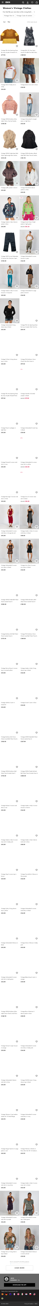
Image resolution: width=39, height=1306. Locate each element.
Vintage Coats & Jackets (24, 16)
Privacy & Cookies (29, 1303)
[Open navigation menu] (2, 2)
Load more (19, 1268)
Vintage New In (9, 16)
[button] (2, 1294)
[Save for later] (17, 46)
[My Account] (27, 2)
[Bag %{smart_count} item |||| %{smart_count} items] (36, 2)
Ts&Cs (36, 1303)
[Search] (23, 2)
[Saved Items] (32, 2)
